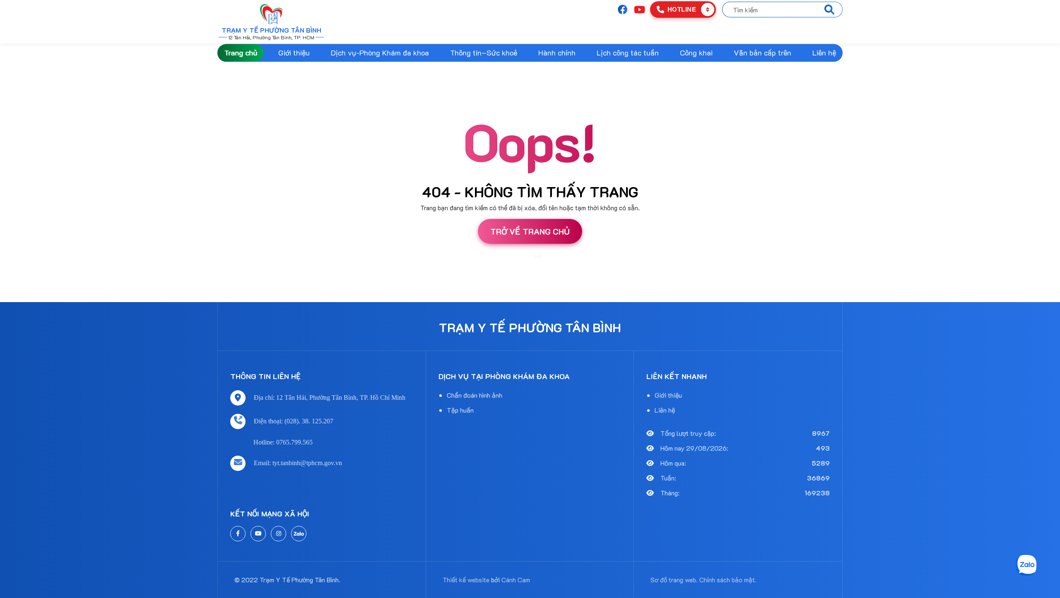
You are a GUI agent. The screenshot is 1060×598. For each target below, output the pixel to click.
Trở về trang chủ (530, 231)
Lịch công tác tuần (628, 53)
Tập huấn (460, 410)
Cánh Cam (557, 256)
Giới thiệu (294, 53)
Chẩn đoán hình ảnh (474, 395)
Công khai (696, 53)
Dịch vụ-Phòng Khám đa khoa (380, 53)
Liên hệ (824, 53)
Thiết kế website (510, 256)
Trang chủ (240, 53)
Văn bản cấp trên (762, 53)
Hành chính (557, 53)
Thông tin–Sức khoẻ (483, 53)
